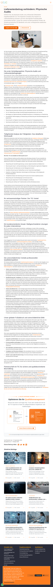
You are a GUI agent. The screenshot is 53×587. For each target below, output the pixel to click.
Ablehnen (46, 575)
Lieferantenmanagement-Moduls (24, 241)
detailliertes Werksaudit (37, 138)
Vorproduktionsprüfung (24, 549)
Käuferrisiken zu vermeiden (10, 63)
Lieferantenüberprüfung (40, 549)
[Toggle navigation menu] (50, 2)
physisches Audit (9, 85)
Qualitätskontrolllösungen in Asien (11, 66)
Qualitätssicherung (16, 151)
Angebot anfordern (10, 27)
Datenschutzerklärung (8, 563)
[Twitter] (21, 444)
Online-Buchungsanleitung (9, 561)
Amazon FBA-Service (24, 557)
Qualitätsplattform (41, 240)
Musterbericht (25, 27)
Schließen (31, 575)
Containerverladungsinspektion (26, 555)
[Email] (23, 444)
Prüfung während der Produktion (26, 551)
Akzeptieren (39, 575)
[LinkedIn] (26, 444)
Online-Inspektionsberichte (16, 249)
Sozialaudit (37, 553)
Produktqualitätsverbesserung (13, 286)
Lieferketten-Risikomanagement (28, 93)
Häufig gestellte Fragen (9, 555)
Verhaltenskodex (36, 334)
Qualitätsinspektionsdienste (27, 262)
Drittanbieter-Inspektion (36, 60)
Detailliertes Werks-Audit (40, 551)
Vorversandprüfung (24, 553)
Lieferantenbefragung (22, 85)
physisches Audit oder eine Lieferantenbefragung (15, 81)
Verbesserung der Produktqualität (11, 153)
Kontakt (5, 565)
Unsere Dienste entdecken (25, 428)
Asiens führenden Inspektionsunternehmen (20, 212)
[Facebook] (18, 444)
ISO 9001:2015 (7, 144)
